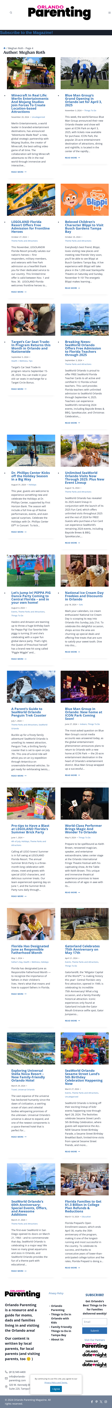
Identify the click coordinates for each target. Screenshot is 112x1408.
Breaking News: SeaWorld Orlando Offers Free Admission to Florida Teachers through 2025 (83, 348)
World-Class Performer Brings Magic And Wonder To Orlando (83, 828)
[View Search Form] (9, 12)
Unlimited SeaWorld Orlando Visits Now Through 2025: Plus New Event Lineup (84, 477)
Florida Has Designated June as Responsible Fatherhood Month (30, 949)
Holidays (32, 484)
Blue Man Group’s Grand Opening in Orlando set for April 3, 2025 (83, 100)
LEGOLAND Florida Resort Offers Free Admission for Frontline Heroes (30, 226)
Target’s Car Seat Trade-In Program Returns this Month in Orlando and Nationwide (31, 346)
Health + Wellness (19, 361)
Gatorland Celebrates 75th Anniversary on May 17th (82, 949)
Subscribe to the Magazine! (26, 32)
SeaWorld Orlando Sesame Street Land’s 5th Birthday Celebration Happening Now (84, 1077)
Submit (95, 1330)
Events (14, 611)
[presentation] (31, 73)
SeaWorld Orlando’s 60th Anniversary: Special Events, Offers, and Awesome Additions (29, 1208)
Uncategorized (38, 117)
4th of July (15, 841)
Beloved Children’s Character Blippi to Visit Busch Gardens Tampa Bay (84, 226)
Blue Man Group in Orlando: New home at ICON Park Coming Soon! (83, 713)
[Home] (4, 48)
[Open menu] (110, 13)
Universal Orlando (26, 1089)
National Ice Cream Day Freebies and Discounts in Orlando (84, 595)
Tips (31, 361)
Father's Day (17, 962)
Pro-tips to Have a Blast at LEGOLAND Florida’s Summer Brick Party (30, 828)
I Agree (56, 1389)
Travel (14, 1089)
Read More (18, 172)
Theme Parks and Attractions (24, 240)
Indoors (83, 724)
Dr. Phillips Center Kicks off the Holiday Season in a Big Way (30, 475)
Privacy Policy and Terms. (56, 1382)
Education (86, 1216)
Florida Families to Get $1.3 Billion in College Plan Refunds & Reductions (83, 1206)
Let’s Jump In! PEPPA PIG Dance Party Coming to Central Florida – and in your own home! (31, 597)
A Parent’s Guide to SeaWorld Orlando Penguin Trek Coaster (28, 712)
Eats (81, 604)
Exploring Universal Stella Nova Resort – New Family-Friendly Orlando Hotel (28, 1075)
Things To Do (90, 110)
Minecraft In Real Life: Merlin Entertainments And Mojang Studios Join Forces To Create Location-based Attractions (29, 103)
